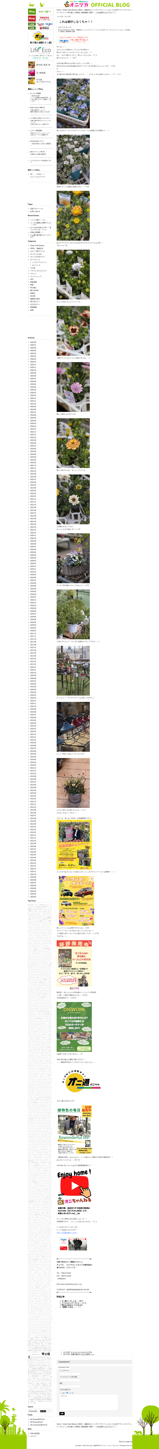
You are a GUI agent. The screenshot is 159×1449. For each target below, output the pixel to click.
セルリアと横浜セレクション (36, 1102)
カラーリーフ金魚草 (41, 979)
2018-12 (33, 600)
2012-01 (33, 832)
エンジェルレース (42, 961)
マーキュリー (46, 1275)
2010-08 (33, 880)
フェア (30, 1193)
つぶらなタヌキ (32, 914)
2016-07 (33, 681)
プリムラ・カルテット (38, 1225)
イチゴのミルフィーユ (38, 953)
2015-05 (33, 720)
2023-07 (33, 446)
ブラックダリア (42, 1204)
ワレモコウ (31, 1337)
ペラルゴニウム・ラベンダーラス (39, 1253)
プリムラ (45, 1220)
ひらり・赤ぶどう (38, 916)
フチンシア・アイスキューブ (39, 1194)
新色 (37, 1365)
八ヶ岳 (40, 1337)
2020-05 (33, 552)
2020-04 (33, 555)
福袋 (44, 1375)
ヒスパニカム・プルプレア (38, 1173)
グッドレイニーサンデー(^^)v (81, 1352)
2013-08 (33, 779)
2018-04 (33, 622)
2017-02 (33, 661)
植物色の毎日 (35, 299)
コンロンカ (44, 1042)
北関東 (43, 1340)
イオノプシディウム (43, 951)
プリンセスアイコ (47, 1229)
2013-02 (33, 796)
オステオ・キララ (46, 966)
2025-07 (33, 379)
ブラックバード (36, 1206)
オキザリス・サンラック (36, 964)
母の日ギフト (35, 301)
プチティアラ (38, 1216)
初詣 (40, 1340)
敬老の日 (49, 1359)
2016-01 (33, 698)
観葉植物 (84, 12)
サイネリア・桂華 (44, 1047)
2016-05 (33, 687)
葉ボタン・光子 (39, 1386)
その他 (32, 268)
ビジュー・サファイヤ (44, 1182)
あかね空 (38, 906)
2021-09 (33, 507)
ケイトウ (33, 1024)
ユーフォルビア (41, 1295)
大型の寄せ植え (37, 1350)
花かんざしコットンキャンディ (40, 1381)
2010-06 (33, 886)
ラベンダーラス (46, 1300)
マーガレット (33, 1269)
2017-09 (33, 642)
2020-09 (33, 541)
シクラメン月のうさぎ (36, 1062)
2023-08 (33, 443)
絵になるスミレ (46, 1378)
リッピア (38, 1313)
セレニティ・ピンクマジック (40, 1104)
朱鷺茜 (39, 1368)
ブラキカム (47, 1201)
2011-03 (33, 860)
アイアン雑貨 (38, 921)
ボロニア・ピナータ (38, 1261)
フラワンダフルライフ (38, 271)
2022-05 (33, 485)
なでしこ (39, 914)
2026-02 (33, 359)
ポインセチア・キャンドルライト (39, 1263)
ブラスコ (34, 1204)
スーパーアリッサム (41, 1091)
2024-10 (33, 404)
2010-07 (33, 883)
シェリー (37, 1055)
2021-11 (33, 502)
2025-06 (33, 381)
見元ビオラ (36, 1388)
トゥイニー (45, 1130)
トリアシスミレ (44, 1131)
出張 (49, 1339)
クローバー (36, 1020)
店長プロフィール (36, 209)
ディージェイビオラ (36, 1128)
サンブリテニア (41, 1054)
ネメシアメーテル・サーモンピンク (38, 1144)
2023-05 (33, 451)
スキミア (30, 1086)
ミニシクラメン (40, 1279)
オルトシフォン (42, 969)
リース (33, 1321)
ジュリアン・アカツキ (38, 1076)
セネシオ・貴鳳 (34, 1099)
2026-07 (33, 345)
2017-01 (33, 664)
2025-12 (33, 365)
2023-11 (33, 435)
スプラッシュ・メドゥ (42, 1089)
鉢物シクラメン (43, 1396)
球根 (46, 1373)
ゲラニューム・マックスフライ (40, 1033)
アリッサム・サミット (39, 940)
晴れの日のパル (34, 1367)
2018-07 (33, 614)
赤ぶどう (47, 1391)
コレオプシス (41, 1041)
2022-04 (33, 488)
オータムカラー (32, 976)
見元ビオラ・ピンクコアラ (37, 1390)
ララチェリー (33, 1306)
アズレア (38, 934)
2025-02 (33, 393)
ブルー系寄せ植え (36, 1214)
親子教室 (32, 1391)
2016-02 (33, 695)
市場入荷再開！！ (36, 232)
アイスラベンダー (33, 922)
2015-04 (33, 723)
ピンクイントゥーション (39, 1188)
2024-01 (33, 429)
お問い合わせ (35, 211)
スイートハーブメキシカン (37, 1083)
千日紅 (30, 1342)
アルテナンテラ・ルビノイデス (36, 943)
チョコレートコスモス (44, 1123)
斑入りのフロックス (36, 1362)
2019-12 (33, 566)
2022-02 (33, 493)
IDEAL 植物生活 (84, 10)
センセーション (40, 1109)
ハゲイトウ (44, 1151)
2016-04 (33, 689)
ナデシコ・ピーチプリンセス (43, 1136)
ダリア (36, 1118)
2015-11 (33, 703)
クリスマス (36, 1008)
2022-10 (33, 471)
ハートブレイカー (37, 1157)
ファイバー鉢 (43, 1190)
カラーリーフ (31, 979)
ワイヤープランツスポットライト (42, 1335)
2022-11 (33, 468)
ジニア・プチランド (41, 1071)
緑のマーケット (32, 1380)
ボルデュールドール (45, 1259)
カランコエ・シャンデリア (44, 977)
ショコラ (35, 1063)
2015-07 (33, 715)
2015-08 (33, 712)
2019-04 (33, 589)
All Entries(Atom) (36, 1422)
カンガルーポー (41, 985)
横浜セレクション (37, 1372)
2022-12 (33, 465)
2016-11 (33, 670)
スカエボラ (48, 1083)
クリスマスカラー (45, 1008)
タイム (35, 1114)
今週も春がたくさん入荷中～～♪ (82, 1354)
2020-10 (33, 538)
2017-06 (33, 650)
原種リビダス (31, 1344)
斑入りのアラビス (33, 1360)
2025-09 (33, 373)
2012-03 (33, 827)
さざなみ (44, 911)
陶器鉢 (45, 1399)
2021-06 (33, 516)
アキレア (35, 930)
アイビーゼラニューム (44, 922)
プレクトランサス (42, 1232)
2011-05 (33, 855)
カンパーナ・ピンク (43, 987)
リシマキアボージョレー (37, 1308)
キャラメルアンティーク (36, 1000)
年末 (34, 1359)
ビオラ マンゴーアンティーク (40, 1178)
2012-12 (33, 801)
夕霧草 (40, 1348)
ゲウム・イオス (36, 1028)
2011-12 (33, 835)
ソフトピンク (48, 1112)
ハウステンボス (36, 1151)
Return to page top (125, 1442)
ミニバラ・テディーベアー (37, 1282)
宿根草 (34, 1354)
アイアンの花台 (42, 919)
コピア (31, 1037)
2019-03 (33, 591)
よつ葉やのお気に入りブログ (40, 118)
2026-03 (33, 356)
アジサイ (41, 930)
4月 (29, 904)
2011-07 (33, 849)
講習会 (42, 1391)
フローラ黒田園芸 (36, 130)
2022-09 (33, 474)
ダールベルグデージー (45, 1118)
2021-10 (33, 505)
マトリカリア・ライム (41, 1267)
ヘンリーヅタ (39, 1240)
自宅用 (39, 1380)
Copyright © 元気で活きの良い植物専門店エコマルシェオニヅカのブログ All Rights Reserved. (103, 1445)
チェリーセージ (42, 1120)
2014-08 (33, 745)
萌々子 (40, 1385)
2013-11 (33, 771)
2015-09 (33, 709)
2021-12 (33, 499)
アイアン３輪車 (46, 921)
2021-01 (33, 530)
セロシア (39, 1107)
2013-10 (33, 773)
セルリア (48, 1100)
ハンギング (40, 1154)
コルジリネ (34, 1041)
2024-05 (33, 418)
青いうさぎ (45, 1401)
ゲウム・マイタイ (46, 1028)
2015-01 (33, 731)
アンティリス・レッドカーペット (41, 946)
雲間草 (40, 1401)
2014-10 (33, 740)
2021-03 (33, 524)
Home (59, 10)
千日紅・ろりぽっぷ (45, 1342)
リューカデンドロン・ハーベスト (37, 1319)
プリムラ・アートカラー (34, 1224)
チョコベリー (33, 1123)
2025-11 (33, 367)
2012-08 (33, 813)
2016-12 (33, 667)
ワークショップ (36, 276)
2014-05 (33, 754)
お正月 (38, 908)
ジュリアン (43, 1073)
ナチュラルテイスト (46, 1135)
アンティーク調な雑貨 (43, 948)
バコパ (36, 1160)
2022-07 (33, 479)
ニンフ (30, 1139)
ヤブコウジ (35, 1293)
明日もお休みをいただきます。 (73, 1305)
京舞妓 (36, 1337)
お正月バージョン (45, 908)
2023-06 (33, 449)
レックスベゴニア (46, 1324)
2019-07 (33, 580)
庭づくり (38, 1359)
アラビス (42, 938)
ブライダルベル (39, 1201)
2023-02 (33, 460)
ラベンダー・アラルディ (34, 1301)
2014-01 (33, 765)
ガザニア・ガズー (35, 990)
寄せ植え (70, 12)
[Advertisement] (94, 1330)
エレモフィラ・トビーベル (42, 959)
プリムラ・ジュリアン (39, 1227)
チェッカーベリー (33, 1120)
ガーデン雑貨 (40, 997)
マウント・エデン (41, 1266)
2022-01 (33, 496)
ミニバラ (47, 1279)
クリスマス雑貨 (45, 1013)
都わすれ (44, 1393)
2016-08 (33, 678)
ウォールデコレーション (34, 956)
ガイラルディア (39, 989)
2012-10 (33, 807)
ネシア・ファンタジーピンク (40, 1139)
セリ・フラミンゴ (41, 1100)
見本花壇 (47, 1390)
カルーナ (44, 982)
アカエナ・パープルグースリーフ (37, 927)
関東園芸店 (33, 1399)
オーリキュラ (40, 976)
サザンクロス (37, 1049)
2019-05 (33, 586)
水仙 (47, 1372)
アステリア (34, 932)
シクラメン (49, 1055)
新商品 (77, 12)
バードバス (38, 1170)
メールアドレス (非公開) (68, 1377)
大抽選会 (44, 1350)
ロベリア (47, 1327)
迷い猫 (39, 1393)
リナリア (44, 1313)
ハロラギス (39, 1152)
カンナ (35, 987)
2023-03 (33, 457)
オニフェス (36, 265)
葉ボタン (46, 1385)
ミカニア (37, 1277)
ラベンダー (39, 1300)
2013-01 (33, 799)
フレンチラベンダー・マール (39, 1199)
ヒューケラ (48, 1177)
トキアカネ (36, 1131)
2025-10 (33, 370)
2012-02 (33, 829)
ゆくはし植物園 (35, 93)
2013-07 (33, 782)
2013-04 (33, 790)
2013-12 (33, 768)
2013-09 (33, 776)
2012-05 (33, 821)
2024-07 (33, 412)
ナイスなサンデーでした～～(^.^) (74, 1303)
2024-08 (33, 409)
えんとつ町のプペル (37, 251)
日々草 (41, 1365)
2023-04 (33, 454)
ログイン (33, 1436)
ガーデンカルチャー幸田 (39, 993)
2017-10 (33, 639)
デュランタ (45, 1128)
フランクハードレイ (40, 1196)
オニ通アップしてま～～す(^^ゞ (73, 1301)
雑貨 (91, 12)
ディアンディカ (40, 1126)
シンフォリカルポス (40, 1068)
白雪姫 (34, 1375)
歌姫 (44, 1372)
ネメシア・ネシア (38, 1146)
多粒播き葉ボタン (47, 1348)
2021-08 (33, 510)
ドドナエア (44, 1133)
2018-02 (33, 628)
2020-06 (33, 549)
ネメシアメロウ (43, 1141)
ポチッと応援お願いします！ (67, 1233)
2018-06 (33, 617)
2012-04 (33, 824)
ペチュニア (46, 1248)
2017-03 (33, 659)
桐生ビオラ (45, 1368)
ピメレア (37, 1186)
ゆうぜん (38, 917)
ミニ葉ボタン (37, 1287)
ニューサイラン (47, 1138)
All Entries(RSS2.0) (37, 1419)
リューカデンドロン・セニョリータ (42, 1318)
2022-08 (33, 477)
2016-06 (33, 684)
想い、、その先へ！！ (37, 174)
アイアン (34, 919)
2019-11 (33, 569)
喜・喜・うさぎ (43, 1344)
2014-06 (33, 751)
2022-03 (33, 491)
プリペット (45, 1219)
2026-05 (33, 351)
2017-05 (33, 653)
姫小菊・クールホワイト (40, 1352)
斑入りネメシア (43, 1363)
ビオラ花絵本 (33, 1182)
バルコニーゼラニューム (44, 1165)
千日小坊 (48, 1340)
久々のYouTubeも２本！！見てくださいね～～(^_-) (40, 228)
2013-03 (33, 793)
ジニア (34, 1071)
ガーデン (42, 992)
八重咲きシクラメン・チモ (37, 1339)
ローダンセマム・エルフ (39, 1332)
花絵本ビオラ (44, 1383)
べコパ (45, 916)
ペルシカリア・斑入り (39, 1256)
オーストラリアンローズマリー (42, 974)
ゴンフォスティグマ (42, 1044)
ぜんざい (49, 913)
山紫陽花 (30, 1359)
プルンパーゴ (33, 1232)
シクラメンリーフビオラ (34, 1057)
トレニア (38, 1133)
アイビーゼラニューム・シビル (36, 924)
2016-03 (33, 692)
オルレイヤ (34, 971)
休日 (32, 279)
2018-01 (33, 631)
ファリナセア (39, 1191)
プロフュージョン (39, 1235)
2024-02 (33, 426)
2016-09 (33, 675)
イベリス (47, 953)
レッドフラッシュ (33, 1326)
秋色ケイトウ (38, 1376)
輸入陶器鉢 (34, 1393)
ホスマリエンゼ (32, 1258)
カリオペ (35, 980)
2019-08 (33, 577)
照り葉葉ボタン (40, 1373)
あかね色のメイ (45, 906)
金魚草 (48, 1394)
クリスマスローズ (43, 1011)
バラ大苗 (34, 1165)
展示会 (49, 1357)
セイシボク (41, 1096)
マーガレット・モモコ (36, 1275)
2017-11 (33, 636)
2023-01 (33, 463)
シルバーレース (39, 1065)
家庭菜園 (33, 282)
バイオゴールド (39, 1159)
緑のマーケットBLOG (37, 151)
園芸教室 (37, 1347)
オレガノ (40, 971)
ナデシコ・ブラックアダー (35, 1138)
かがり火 (34, 909)
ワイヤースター (40, 1334)
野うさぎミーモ (32, 1394)
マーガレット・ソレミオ (40, 1271)
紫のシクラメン (37, 1378)
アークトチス (40, 950)
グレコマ (37, 1023)
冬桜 (46, 1339)
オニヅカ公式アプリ (115, 10)
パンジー (30, 1172)
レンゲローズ (42, 1326)
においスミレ (46, 914)
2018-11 (33, 603)
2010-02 (33, 897)
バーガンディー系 (41, 1169)
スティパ (35, 1086)
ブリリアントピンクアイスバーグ (40, 1209)
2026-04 (33, 353)
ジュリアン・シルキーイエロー (38, 1079)
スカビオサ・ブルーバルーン (43, 1084)
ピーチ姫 (37, 1190)
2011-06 (33, 852)
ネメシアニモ (34, 1141)
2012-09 (33, 810)
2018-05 (33, 619)
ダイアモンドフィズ (36, 1115)
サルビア (32, 1050)
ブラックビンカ (45, 1206)
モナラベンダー (44, 1292)
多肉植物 (30, 1350)
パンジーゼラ (37, 1172)
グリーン (42, 1020)
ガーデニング (114, 30)
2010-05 (33, 888)
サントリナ (41, 1052)
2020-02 (33, 561)
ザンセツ (32, 1055)
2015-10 (33, 706)
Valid (35, 1433)
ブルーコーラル (41, 1211)
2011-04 (33, 857)
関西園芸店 (39, 1399)
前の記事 (68, 16)
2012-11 (33, 804)
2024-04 (33, 421)
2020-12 (33, 533)
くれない (40, 909)
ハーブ (44, 1157)
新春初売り (33, 1365)
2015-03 (33, 726)
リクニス (45, 1306)
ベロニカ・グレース (36, 1245)
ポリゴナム (33, 1264)
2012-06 (33, 818)
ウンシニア (45, 956)
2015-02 (33, 729)
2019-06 (33, 583)
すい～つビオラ (42, 913)
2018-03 (33, 625)
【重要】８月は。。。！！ (71, 1307)
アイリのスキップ (46, 925)
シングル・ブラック (42, 1066)
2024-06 (33, 415)
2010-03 (33, 894)
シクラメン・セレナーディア (39, 1058)
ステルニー (42, 1086)
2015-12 (33, 701)
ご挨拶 (30, 911)
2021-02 (33, 527)
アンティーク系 (32, 948)
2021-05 (33, 519)
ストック (47, 1086)
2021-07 (33, 513)
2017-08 (33, 645)
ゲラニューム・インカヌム (35, 1029)
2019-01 (33, 597)
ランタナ (40, 1306)
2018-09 (33, 608)
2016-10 (33, 673)
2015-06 (33, 717)
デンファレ (39, 1130)
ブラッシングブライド (43, 1207)
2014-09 (33, 743)
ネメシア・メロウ (38, 1149)
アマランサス (40, 937)
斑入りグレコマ (34, 1363)
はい (64, 1393)
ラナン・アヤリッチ (43, 1298)
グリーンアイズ (35, 1021)
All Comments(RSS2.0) (38, 1425)
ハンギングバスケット (38, 1156)
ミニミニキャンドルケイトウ (41, 1285)
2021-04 (33, 521)
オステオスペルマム (35, 966)
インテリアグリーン (99, 10)
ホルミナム (40, 1258)
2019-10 (33, 572)
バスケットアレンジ (44, 1160)
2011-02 (33, 863)
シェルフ (42, 1055)
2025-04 (33, 387)
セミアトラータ (43, 1099)
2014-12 (33, 734)
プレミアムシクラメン (37, 1233)
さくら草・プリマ (37, 911)
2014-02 (33, 762)
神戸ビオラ (39, 1375)
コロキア (47, 1041)
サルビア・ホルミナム (41, 1050)
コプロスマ (37, 1037)
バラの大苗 (43, 1162)
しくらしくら (33, 913)
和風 (37, 1344)
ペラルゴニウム (32, 1251)
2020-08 (33, 544)
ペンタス (48, 1256)
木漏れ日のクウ (43, 1367)
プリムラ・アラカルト (46, 1222)
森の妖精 (32, 1370)
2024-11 (33, 401)
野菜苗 (44, 1394)
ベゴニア (43, 1241)
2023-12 (33, 432)
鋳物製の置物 (37, 1398)
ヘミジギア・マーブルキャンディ (40, 1237)
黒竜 (34, 1403)
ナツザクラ (31, 1136)
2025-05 (33, 384)
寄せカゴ (38, 1354)
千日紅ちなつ (36, 1342)
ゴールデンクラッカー (42, 1045)
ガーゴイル (43, 990)
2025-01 (33, 395)
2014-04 (33, 757)
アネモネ (43, 934)
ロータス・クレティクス (42, 1329)
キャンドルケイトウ (41, 1002)
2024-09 (33, 407)
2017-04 (33, 656)
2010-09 (33, 877)
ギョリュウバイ (45, 1005)
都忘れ (49, 1393)
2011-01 (33, 866)
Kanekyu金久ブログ (37, 141)
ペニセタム (41, 1250)
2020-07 (33, 547)
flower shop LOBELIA (37, 107)
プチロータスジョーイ (41, 1217)
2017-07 (33, 647)
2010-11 (33, 871)
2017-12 (33, 633)
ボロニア (30, 1261)
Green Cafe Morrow (70, 10)
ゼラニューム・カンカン (40, 1110)
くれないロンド (47, 909)
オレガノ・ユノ (47, 971)
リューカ (38, 1314)
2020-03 (33, 558)
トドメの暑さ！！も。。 (39, 220)
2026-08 (33, 342)
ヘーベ (45, 1240)
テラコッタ (41, 1125)
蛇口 (45, 1386)
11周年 (41, 904)
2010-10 (33, 874)
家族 (32, 285)
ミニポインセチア (38, 1284)
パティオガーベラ (46, 1170)
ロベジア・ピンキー (38, 1327)
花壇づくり (33, 1383)
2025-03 (33, 390)
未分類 (32, 296)
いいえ (71, 1393)
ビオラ (30, 1178)
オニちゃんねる (36, 254)
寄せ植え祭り (43, 1357)
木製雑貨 (34, 1368)
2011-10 (33, 841)
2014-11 (33, 737)
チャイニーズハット (38, 1122)
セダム (40, 1097)
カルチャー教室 (37, 982)
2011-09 (33, 843)
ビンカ (41, 1185)
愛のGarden (34, 290)
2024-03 (33, 423)
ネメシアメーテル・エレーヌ (43, 1143)
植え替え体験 (38, 1370)
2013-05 (33, 787)
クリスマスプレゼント (43, 1010)
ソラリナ (30, 1114)
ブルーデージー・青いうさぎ (40, 1212)
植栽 (31, 1372)
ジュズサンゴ (36, 1073)
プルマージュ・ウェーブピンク (36, 1230)
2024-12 (33, 398)
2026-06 (33, 348)
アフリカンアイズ (38, 935)
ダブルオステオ (37, 1117)
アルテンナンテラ (37, 945)
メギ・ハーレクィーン (43, 1290)
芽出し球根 (35, 1385)
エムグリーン (46, 958)
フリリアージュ (36, 1198)
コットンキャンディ (40, 1036)
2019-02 (33, 594)
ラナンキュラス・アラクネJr (40, 1297)
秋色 (33, 1376)
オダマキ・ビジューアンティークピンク (39, 968)
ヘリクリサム (38, 1238)
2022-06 (33, 482)
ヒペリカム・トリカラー (37, 1177)
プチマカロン (46, 1216)
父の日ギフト (35, 304)
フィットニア (47, 1191)
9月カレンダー (34, 904)
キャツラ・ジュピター (36, 998)
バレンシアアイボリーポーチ (36, 1167)
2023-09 (33, 440)
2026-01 (33, 362)
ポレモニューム (40, 1264)
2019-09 (33, 575)
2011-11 (33, 838)
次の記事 (60, 16)
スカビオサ (31, 1084)
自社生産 (43, 1380)
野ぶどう (39, 1394)
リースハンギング (40, 1321)
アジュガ (46, 930)
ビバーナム (46, 1183)
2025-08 (33, 376)
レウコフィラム (36, 1324)
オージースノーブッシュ (34, 972)
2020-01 (33, 563)
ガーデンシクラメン (42, 995)
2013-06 (33, 785)
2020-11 (33, 535)
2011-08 (33, 846)
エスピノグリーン (37, 958)
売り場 (42, 1347)
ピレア (42, 1186)
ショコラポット (43, 1063)
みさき (34, 917)
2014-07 (33, 748)
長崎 (42, 1398)
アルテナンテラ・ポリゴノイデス (42, 942)
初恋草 (36, 1340)
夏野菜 (36, 1348)
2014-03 (33, 759)
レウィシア (36, 1323)
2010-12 (33, 869)
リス (34, 1313)
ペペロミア (48, 1250)
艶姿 (48, 1380)
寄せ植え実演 (35, 1357)
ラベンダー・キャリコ (37, 1303)
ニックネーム (64, 1370)
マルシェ (63, 12)
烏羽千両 (33, 1373)
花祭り (38, 1383)
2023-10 (33, 437)
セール (47, 1109)
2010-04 (33, 891)
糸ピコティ (46, 1376)
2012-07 (33, 815)
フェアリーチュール (37, 1193)
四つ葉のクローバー (35, 1345)
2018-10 (33, 605)
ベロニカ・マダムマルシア (40, 1246)
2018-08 (33, 611)
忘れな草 (44, 1359)
